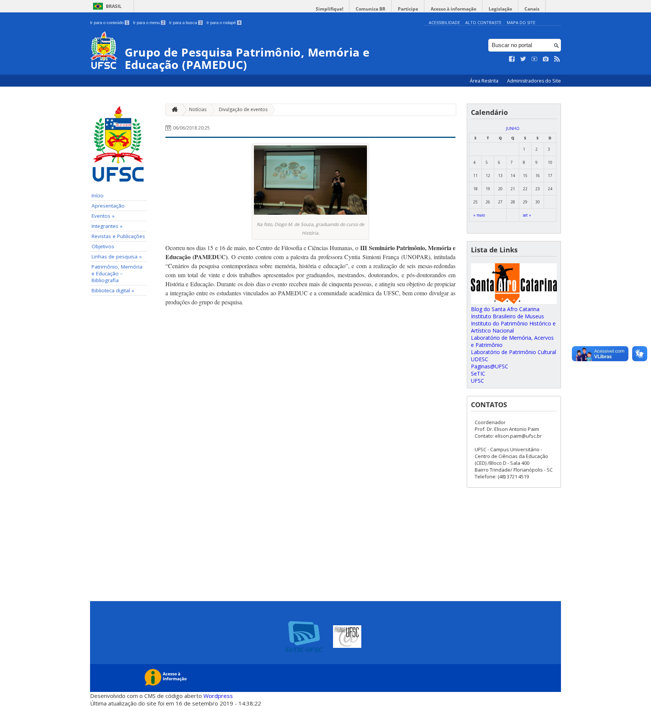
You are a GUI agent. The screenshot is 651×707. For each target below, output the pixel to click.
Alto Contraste (483, 22)
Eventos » (103, 215)
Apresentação (108, 205)
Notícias (197, 109)
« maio (479, 215)
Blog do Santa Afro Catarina (505, 309)
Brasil (114, 6)
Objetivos (103, 246)
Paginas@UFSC (489, 366)
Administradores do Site (534, 81)
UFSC (477, 380)
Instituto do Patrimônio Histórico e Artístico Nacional (513, 327)
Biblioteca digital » (113, 290)
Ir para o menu (148, 22)
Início (98, 195)
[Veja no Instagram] (546, 59)
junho (513, 128)
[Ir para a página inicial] (173, 110)
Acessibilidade (444, 22)
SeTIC (478, 373)
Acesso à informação (453, 9)
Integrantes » (107, 226)
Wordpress (218, 695)
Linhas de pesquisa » (117, 256)
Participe (408, 9)
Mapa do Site (521, 22)
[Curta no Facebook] (512, 59)
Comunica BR (370, 9)
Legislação (500, 9)
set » (527, 215)
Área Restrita (485, 81)
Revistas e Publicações (118, 236)
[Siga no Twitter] (523, 59)
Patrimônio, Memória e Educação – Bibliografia (117, 273)
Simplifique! (329, 9)
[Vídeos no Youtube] (535, 59)
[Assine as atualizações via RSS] (557, 59)
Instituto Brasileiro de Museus (507, 316)
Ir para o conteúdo (109, 22)
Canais (531, 9)
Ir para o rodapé (223, 22)
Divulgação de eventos (243, 109)
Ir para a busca (185, 22)
